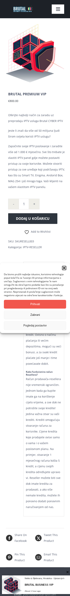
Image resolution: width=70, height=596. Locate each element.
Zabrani (35, 314)
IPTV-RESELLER (32, 247)
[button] (64, 268)
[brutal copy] (23, 4)
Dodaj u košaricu (33, 218)
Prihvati (35, 304)
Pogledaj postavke (35, 325)
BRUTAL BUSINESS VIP (39, 584)
